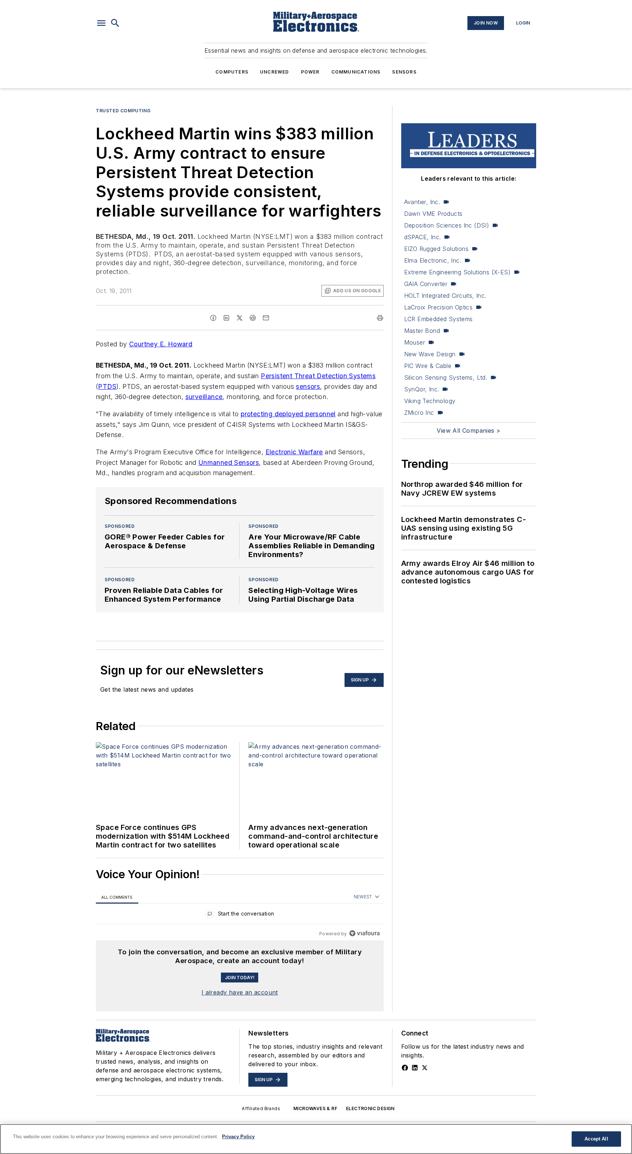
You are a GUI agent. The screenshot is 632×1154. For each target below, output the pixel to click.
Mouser (414, 342)
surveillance (204, 397)
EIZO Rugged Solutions (436, 248)
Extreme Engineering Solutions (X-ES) (457, 272)
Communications (356, 72)
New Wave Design (430, 354)
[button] (101, 23)
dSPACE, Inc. (422, 237)
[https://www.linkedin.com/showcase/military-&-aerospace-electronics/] (414, 1067)
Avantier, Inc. (422, 202)
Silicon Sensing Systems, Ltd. (446, 377)
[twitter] (239, 318)
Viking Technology (430, 401)
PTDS (107, 386)
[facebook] (213, 318)
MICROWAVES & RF (315, 1108)
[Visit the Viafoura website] (364, 933)
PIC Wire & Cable (427, 365)
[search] (115, 23)
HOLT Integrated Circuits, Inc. (445, 295)
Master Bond (422, 330)
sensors (308, 386)
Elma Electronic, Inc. (432, 260)
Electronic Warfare (294, 452)
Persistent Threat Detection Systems (318, 376)
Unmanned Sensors (228, 462)
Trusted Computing (123, 110)
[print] (380, 318)
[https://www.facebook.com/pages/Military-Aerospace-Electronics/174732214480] (405, 1067)
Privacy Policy (238, 1136)
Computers (231, 72)
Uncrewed (274, 72)
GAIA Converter (426, 283)
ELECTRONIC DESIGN (370, 1108)
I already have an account (240, 992)
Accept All (596, 1139)
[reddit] (252, 318)
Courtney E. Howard (160, 344)
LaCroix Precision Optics (438, 307)
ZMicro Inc (419, 412)
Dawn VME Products (433, 213)
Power (310, 72)
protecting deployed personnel (288, 414)
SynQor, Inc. (421, 389)
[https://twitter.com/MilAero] (424, 1067)
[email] (266, 318)
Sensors (404, 72)
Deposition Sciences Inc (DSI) (446, 225)
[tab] (117, 897)
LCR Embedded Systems (438, 319)
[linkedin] (226, 318)
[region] (240, 915)
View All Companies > (468, 430)
